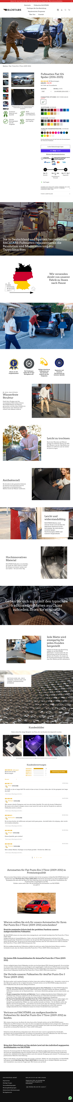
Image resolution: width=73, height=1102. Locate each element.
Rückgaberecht (7, 1092)
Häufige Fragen (7, 1083)
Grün (45, 113)
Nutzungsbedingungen (9, 1087)
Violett (61, 110)
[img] (8, 783)
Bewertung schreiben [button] (58, 771)
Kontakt (41, 14)
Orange (48, 124)
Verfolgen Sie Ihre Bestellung (36, 8)
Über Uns (32, 14)
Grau (45, 110)
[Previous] (5, 745)
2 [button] (34, 857)
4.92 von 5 (15, 770)
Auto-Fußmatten (23, 965)
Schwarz (42, 110)
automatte (48, 938)
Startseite (27, 5)
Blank (58, 113)
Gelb (48, 113)
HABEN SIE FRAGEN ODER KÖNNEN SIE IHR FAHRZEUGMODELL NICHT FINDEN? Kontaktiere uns (55, 188)
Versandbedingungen (9, 1085)
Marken (5, 66)
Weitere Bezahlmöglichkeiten (55, 154)
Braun (48, 110)
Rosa (58, 110)
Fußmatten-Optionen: (55, 97)
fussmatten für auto (12, 880)
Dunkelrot (52, 110)
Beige (55, 113)
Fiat (10, 66)
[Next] (68, 745)
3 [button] (36, 857)
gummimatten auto (18, 1052)
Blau (67, 110)
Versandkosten (53, 85)
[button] (44, 81)
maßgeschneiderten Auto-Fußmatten (52, 994)
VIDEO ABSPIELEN (47, 193)
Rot (55, 110)
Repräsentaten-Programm (36, 11)
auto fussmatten (54, 1058)
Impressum (6, 1080)
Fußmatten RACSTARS (41, 5)
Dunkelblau (64, 110)
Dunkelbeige (52, 113)
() (58, 88)
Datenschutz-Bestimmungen (11, 1090)
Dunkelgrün (42, 113)
